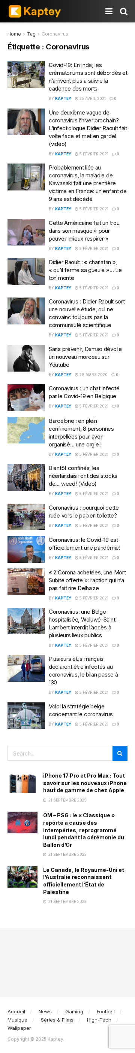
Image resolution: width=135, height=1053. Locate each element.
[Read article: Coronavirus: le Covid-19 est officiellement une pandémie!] (26, 549)
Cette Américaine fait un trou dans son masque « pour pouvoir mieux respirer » (84, 230)
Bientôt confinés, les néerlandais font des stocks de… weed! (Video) (83, 475)
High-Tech (99, 1020)
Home (14, 34)
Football (106, 1011)
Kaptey (63, 98)
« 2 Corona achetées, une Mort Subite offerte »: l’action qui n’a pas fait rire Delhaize (87, 580)
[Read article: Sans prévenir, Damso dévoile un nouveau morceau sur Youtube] (26, 358)
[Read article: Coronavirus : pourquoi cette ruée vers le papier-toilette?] (26, 517)
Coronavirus (55, 34)
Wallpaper (19, 1028)
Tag (31, 34)
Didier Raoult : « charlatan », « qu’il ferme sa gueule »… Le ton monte (85, 270)
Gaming (74, 1011)
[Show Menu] (108, 11)
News (45, 1011)
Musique (17, 1020)
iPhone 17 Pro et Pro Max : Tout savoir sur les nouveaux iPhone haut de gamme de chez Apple (85, 782)
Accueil (16, 1011)
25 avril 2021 (92, 98)
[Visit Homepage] (35, 11)
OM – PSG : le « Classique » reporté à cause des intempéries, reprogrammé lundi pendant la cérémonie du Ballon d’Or (83, 830)
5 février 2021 (93, 154)
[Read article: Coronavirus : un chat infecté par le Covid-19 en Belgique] (26, 397)
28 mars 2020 (93, 374)
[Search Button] (124, 11)
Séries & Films (57, 1020)
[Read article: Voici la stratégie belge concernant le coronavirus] (26, 715)
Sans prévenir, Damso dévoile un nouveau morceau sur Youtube (85, 356)
